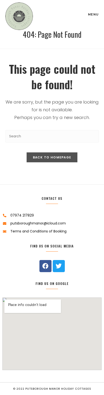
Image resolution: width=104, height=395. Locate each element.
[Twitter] (59, 266)
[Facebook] (45, 266)
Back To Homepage (52, 157)
